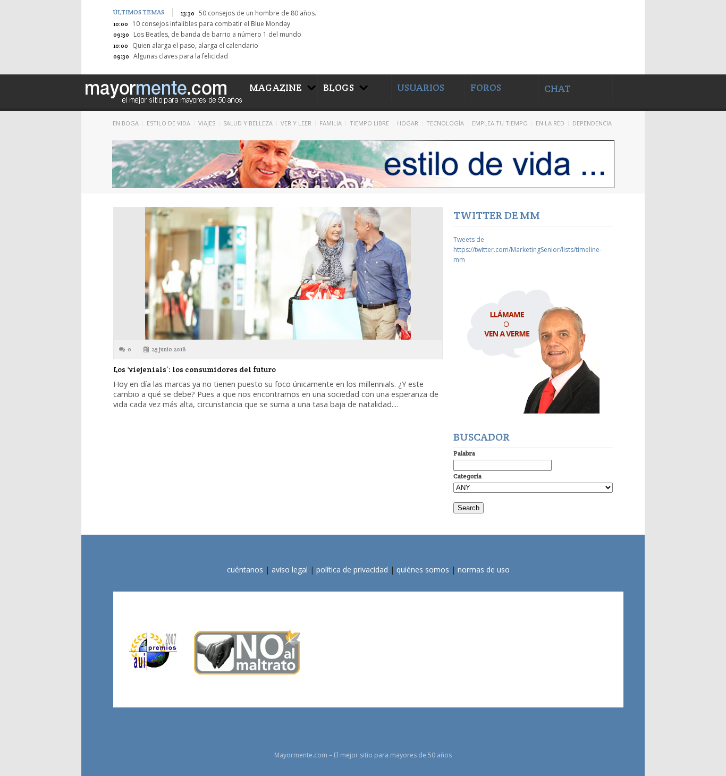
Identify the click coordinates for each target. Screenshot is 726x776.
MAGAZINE (275, 87)
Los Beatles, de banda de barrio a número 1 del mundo (217, 34)
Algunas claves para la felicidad (180, 56)
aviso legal (290, 569)
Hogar (407, 123)
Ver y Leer (296, 123)
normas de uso (484, 569)
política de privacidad (352, 569)
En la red (550, 123)
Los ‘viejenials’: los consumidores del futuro (194, 369)
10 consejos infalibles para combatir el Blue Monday (211, 23)
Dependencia (592, 123)
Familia (330, 123)
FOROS (485, 87)
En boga (126, 123)
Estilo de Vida (168, 123)
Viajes (206, 123)
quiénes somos (422, 569)
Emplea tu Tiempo (500, 123)
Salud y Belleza (248, 123)
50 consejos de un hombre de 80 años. (257, 13)
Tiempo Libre (369, 123)
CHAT (557, 88)
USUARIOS (420, 87)
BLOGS (338, 87)
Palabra (464, 453)
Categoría (467, 476)
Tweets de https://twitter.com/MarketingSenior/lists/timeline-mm (527, 249)
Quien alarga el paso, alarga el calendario (195, 45)
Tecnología (445, 123)
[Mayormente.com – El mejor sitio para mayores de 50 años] (162, 90)
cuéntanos (245, 569)
